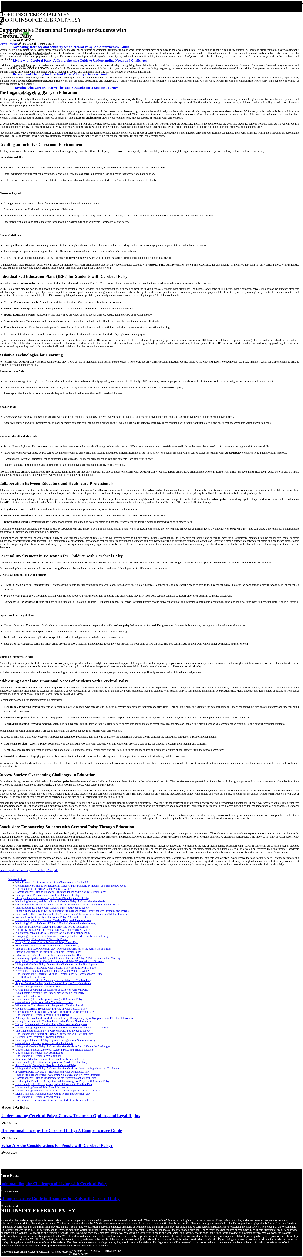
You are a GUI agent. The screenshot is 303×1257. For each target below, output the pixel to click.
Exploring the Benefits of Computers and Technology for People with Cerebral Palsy (62, 1081)
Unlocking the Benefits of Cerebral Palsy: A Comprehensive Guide (52, 929)
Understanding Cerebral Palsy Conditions (38, 1055)
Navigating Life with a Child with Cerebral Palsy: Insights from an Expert (56, 967)
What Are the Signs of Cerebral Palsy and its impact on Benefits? (51, 954)
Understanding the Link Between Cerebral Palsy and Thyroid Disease (54, 1049)
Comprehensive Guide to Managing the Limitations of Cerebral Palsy (53, 980)
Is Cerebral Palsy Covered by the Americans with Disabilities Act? (52, 1071)
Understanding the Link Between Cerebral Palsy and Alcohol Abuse (53, 920)
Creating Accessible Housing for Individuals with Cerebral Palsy (51, 1008)
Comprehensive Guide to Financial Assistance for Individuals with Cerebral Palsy (60, 891)
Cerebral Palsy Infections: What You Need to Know (44, 1002)
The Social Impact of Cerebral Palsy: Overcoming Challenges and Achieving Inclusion (63, 948)
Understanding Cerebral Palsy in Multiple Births (42, 1014)
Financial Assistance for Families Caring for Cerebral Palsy (48, 951)
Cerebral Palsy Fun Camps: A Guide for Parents (41, 939)
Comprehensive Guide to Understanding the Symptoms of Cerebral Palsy (55, 1077)
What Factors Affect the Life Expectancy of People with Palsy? (50, 992)
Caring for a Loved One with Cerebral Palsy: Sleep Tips (46, 942)
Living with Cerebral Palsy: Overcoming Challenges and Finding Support (56, 964)
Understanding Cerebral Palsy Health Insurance (41, 1087)
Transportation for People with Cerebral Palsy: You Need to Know (52, 907)
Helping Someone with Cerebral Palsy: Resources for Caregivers (51, 1024)
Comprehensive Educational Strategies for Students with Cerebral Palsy (55, 1011)
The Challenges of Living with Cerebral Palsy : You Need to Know (52, 1030)
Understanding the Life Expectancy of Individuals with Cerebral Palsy (54, 1084)
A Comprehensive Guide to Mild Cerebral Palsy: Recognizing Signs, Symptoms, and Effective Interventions (75, 1018)
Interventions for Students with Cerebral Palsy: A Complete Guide (51, 917)
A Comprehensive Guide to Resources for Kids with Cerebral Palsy (52, 932)
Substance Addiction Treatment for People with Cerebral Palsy (50, 1059)
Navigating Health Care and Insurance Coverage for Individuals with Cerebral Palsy (62, 936)
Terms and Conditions (27, 995)
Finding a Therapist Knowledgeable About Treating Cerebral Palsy (52, 898)
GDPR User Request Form (30, 977)
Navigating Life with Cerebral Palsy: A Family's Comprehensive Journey (55, 923)
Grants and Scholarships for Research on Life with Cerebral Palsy (51, 989)
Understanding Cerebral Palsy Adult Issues (39, 1052)
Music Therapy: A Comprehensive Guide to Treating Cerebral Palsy (52, 1093)
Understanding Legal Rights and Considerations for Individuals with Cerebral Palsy (61, 1027)
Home (11, 876)
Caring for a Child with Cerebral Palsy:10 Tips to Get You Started (51, 926)
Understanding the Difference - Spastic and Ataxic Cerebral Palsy (51, 1062)
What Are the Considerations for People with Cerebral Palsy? (49, 1005)
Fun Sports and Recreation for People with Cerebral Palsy (47, 895)
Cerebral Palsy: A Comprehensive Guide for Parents (44, 1043)
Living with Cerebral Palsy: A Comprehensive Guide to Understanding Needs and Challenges (67, 1068)
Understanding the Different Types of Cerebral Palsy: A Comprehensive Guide (58, 973)
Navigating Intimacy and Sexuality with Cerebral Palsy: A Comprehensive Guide (60, 901)
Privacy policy (80, 1253)
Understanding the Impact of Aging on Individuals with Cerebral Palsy (54, 1033)
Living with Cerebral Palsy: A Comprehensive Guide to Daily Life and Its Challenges (62, 1046)
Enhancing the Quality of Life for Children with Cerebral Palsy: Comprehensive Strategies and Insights (72, 910)
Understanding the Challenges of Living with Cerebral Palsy (48, 999)
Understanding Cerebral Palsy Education (37, 986)
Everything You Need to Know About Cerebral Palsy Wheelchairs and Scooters (59, 961)
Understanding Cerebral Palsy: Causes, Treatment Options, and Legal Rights (57, 1090)
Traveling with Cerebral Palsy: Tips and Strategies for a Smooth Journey (55, 1040)
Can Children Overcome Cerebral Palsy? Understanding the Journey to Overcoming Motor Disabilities (72, 913)
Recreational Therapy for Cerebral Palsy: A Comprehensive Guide (52, 970)
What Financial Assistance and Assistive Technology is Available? (51, 882)
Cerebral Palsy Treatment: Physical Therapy (39, 1036)
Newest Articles (17, 879)
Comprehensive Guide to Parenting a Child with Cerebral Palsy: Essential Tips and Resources (67, 904)
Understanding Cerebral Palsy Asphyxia (37, 1096)
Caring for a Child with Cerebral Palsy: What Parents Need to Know (53, 1021)
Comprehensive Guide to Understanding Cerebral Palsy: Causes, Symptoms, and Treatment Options (70, 885)
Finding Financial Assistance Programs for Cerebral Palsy (47, 945)
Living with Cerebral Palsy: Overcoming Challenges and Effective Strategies (57, 1074)
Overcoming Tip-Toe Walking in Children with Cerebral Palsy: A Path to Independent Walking (67, 958)
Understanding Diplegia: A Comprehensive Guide (43, 888)
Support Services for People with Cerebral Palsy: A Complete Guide (53, 983)
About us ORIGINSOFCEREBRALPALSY (97, 1250)
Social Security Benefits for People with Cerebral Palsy (45, 1065)
